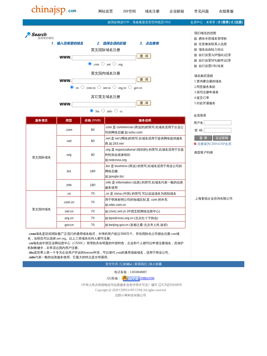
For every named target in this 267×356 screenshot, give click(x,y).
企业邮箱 (176, 11)
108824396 (147, 278)
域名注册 (152, 11)
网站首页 (105, 11)
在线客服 (226, 11)
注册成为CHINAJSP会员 (214, 144)
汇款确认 (126, 264)
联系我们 (141, 264)
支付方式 (111, 264)
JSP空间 (129, 11)
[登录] (225, 22)
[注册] (238, 22)
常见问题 (201, 11)
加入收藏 (155, 264)
